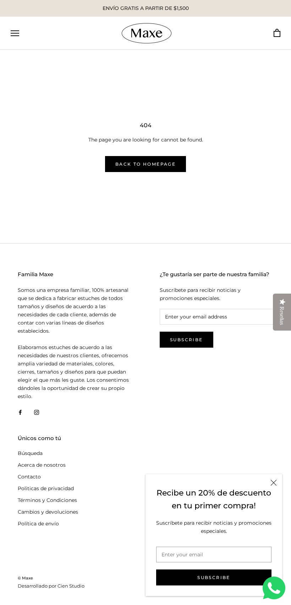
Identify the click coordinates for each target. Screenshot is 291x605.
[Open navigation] (15, 33)
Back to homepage (145, 164)
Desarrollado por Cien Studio (51, 586)
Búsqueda (30, 453)
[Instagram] (36, 412)
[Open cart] (277, 33)
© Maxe (25, 577)
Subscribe (213, 577)
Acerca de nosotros (42, 465)
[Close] (273, 483)
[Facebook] (20, 412)
